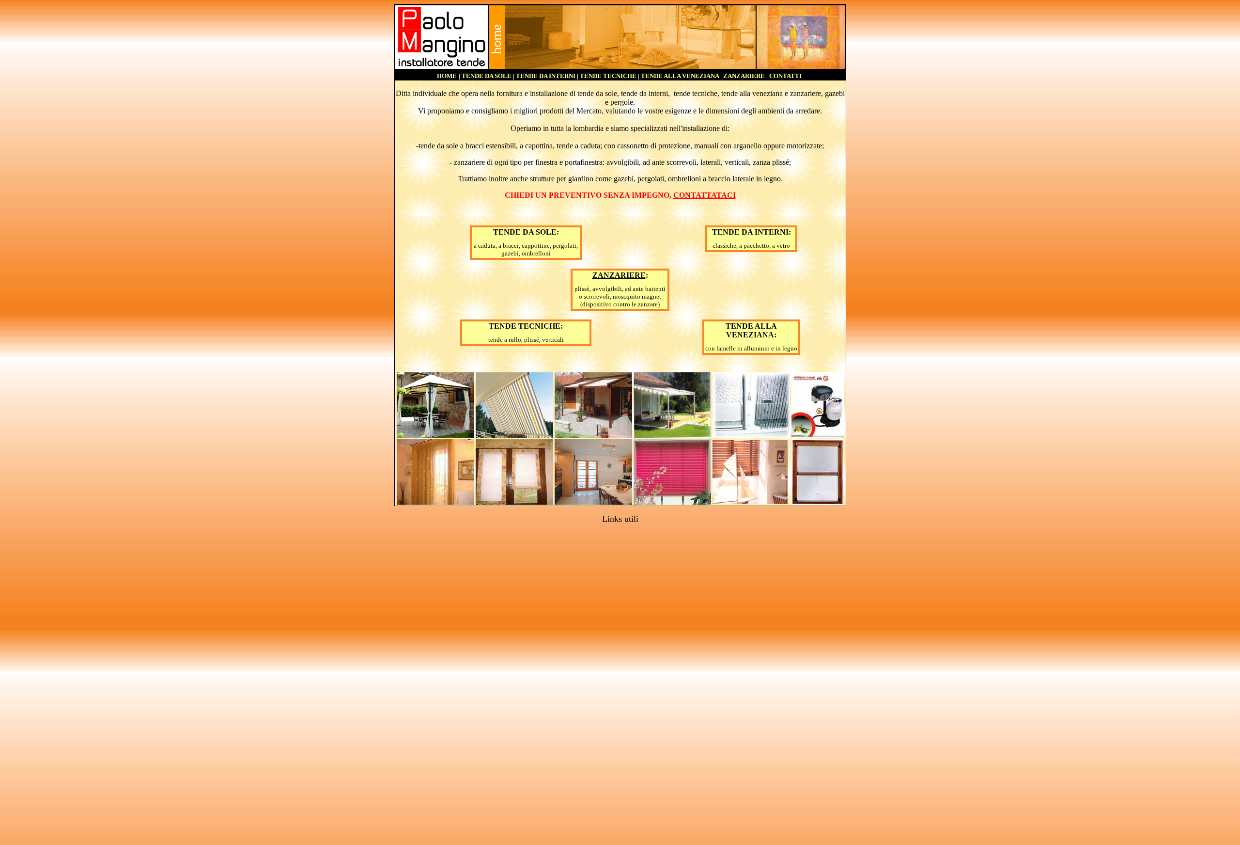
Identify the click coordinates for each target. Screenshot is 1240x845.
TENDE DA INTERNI (545, 76)
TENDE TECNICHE (608, 76)
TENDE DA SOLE (487, 76)
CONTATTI (785, 76)
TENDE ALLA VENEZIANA (680, 76)
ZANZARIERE (744, 76)
